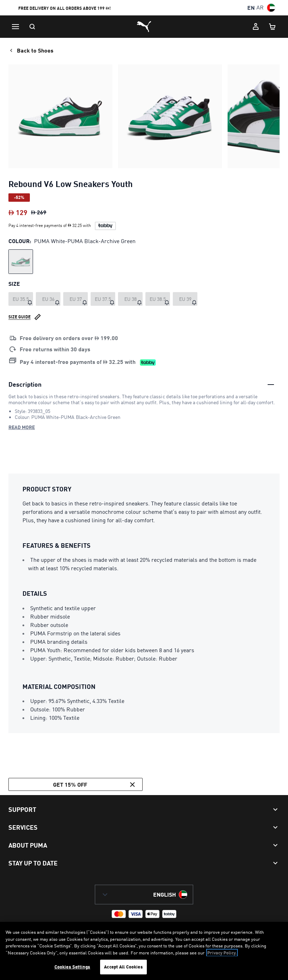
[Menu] (15, 27)
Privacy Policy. (222, 952)
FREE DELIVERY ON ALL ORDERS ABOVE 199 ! (64, 8)
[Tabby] (105, 226)
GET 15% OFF (70, 784)
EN (251, 7)
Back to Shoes (35, 50)
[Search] (32, 27)
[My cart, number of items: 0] (273, 27)
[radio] (20, 261)
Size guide (19, 316)
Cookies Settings (72, 966)
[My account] (256, 27)
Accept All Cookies (123, 966)
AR (260, 7)
